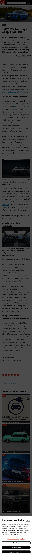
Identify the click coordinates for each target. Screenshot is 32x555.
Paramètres (16, 543)
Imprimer (22, 539)
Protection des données (13, 539)
